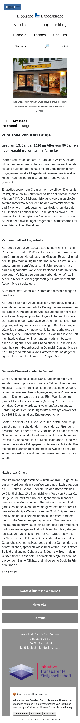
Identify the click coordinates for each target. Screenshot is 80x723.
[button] (12, 7)
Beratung (41, 25)
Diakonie (19, 35)
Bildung (60, 25)
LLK (5, 121)
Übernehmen (21, 713)
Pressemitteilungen (17, 126)
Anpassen (49, 713)
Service (20, 46)
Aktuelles (20, 25)
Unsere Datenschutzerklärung (56, 707)
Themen (39, 35)
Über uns (60, 35)
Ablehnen (36, 713)
